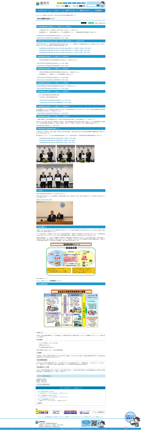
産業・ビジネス (84, 10)
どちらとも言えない (53, 393)
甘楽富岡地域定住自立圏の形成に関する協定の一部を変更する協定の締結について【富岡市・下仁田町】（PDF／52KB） (65, 48)
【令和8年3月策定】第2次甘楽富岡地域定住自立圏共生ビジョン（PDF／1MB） (53, 35)
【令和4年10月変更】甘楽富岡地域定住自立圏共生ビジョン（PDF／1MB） (52, 113)
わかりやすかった (43, 396)
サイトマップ (40, 416)
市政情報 (98, 10)
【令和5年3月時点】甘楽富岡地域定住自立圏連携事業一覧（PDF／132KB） (55, 102)
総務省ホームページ (45, 280)
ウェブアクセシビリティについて (76, 416)
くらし (57, 10)
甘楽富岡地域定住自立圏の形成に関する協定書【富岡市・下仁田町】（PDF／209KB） (58, 138)
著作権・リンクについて (59, 416)
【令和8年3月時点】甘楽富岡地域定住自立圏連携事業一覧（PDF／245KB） (52, 37)
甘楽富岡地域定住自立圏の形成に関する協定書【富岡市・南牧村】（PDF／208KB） (57, 140)
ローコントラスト (84, 6)
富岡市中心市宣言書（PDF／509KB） (44, 199)
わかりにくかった (64, 396)
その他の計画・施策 (57, 15)
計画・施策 (50, 15)
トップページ (43, 10)
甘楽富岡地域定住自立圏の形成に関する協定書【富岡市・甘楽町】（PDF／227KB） (57, 142)
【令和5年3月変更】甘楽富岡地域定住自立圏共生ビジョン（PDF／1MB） (55, 100)
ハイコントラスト (81, 6)
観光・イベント (70, 10)
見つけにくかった (64, 393)
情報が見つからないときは (89, 416)
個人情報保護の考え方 (49, 416)
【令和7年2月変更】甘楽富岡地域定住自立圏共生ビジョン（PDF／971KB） (52, 77)
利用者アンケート (99, 416)
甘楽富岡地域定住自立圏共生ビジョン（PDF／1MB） (47, 125)
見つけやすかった (43, 393)
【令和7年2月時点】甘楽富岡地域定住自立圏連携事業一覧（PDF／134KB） (52, 79)
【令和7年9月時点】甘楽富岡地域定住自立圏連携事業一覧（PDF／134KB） (52, 65)
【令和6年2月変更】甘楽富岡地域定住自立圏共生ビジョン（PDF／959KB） (52, 88)
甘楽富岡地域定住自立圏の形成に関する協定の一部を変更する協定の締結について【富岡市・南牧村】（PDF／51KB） (64, 50)
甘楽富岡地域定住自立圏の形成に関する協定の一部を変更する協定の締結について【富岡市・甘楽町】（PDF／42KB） (64, 52)
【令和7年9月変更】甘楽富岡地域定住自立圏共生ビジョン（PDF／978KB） (52, 63)
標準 (66, 6)
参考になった (42, 400)
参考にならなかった (62, 400)
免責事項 (67, 416)
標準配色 (77, 6)
